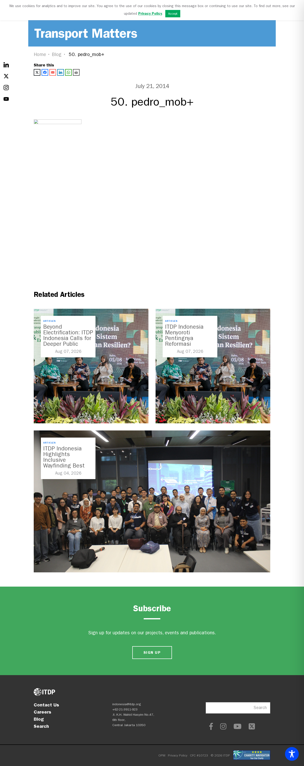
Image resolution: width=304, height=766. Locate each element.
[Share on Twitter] (37, 72)
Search (41, 726)
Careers (42, 712)
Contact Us (46, 705)
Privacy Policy (177, 755)
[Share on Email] (52, 72)
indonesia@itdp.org (126, 704)
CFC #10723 (199, 755)
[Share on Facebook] (45, 72)
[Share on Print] (76, 72)
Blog (57, 54)
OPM (161, 755)
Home (40, 54)
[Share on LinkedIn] (60, 72)
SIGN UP (152, 652)
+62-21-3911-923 (125, 709)
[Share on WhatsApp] (68, 72)
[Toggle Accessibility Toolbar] (292, 754)
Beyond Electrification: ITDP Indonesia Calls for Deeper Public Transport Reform (68, 338)
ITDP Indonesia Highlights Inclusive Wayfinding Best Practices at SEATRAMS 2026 (64, 462)
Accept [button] (172, 13)
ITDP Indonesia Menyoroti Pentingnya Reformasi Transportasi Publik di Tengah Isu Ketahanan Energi (189, 343)
